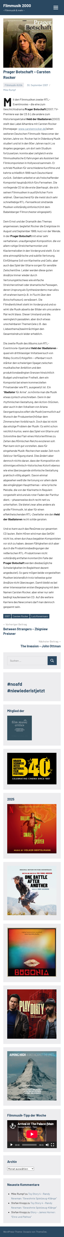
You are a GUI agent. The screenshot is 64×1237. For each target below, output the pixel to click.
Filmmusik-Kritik (13, 85)
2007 (7, 616)
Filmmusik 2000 (17, 5)
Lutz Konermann (39, 616)
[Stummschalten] (47, 1144)
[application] (32, 1134)
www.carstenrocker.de (32, 128)
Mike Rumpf (9, 89)
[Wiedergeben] (11, 1144)
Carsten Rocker (20, 616)
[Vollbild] (52, 1144)
